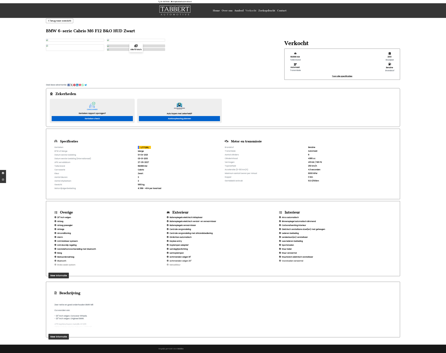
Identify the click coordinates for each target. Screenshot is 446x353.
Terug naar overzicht (60, 20)
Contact (282, 10)
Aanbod (239, 10)
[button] (342, 76)
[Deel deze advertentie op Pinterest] (74, 84)
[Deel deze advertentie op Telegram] (85, 84)
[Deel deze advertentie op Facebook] (69, 84)
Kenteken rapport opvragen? (92, 113)
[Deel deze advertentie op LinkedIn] (77, 84)
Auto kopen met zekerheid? (179, 113)
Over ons (227, 10)
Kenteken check (92, 118)
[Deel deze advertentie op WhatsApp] (83, 84)
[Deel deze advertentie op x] (71, 84)
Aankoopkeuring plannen (179, 118)
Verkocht (250, 10)
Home (216, 10)
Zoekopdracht (266, 10)
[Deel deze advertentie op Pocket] (80, 84)
